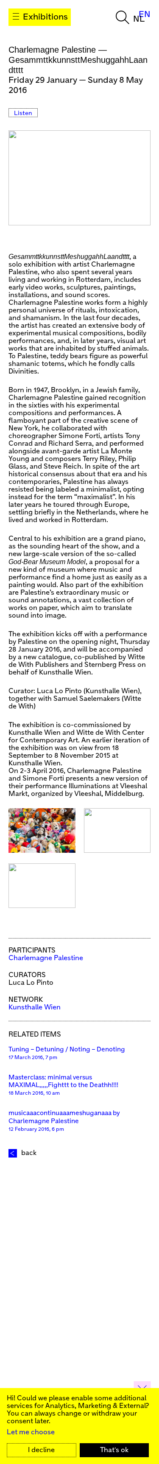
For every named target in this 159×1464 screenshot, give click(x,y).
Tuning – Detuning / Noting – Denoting (66, 1049)
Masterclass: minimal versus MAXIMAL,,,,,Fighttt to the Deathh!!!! (63, 1081)
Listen (23, 113)
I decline (41, 1450)
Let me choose (31, 1432)
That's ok (114, 1450)
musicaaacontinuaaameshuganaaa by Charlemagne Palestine (64, 1117)
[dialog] (79, 1426)
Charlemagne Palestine (45, 958)
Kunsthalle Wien (34, 1007)
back (28, 1153)
